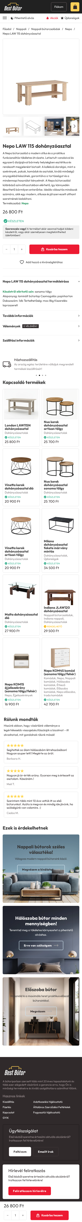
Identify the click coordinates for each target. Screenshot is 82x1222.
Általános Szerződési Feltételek (51, 1107)
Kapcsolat (8, 1112)
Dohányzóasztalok (16, 433)
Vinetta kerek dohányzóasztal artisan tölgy (16, 551)
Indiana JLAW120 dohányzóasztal (57, 609)
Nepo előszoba (66, 692)
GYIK (6, 1117)
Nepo (68, 29)
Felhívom (20, 1151)
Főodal (7, 29)
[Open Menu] (5, 18)
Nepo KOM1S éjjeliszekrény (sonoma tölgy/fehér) (20, 687)
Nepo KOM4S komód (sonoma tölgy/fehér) (60, 672)
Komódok (50, 678)
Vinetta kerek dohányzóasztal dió (19, 486)
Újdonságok (51, 559)
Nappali (21, 29)
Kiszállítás (8, 1102)
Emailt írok (46, 1151)
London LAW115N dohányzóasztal (18, 427)
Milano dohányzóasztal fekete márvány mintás (56, 546)
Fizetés (7, 1107)
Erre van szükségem (38, 945)
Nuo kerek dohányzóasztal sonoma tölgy (56, 484)
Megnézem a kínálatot (37, 869)
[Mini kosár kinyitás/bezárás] (76, 7)
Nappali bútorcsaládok (45, 29)
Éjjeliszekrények (23, 695)
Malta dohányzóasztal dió (21, 616)
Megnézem (37, 1011)
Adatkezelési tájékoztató (48, 1102)
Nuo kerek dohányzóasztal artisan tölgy (56, 425)
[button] (74, 44)
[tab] (36, 375)
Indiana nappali (54, 618)
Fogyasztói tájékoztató (46, 1112)
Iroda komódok (53, 695)
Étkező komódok (54, 686)
